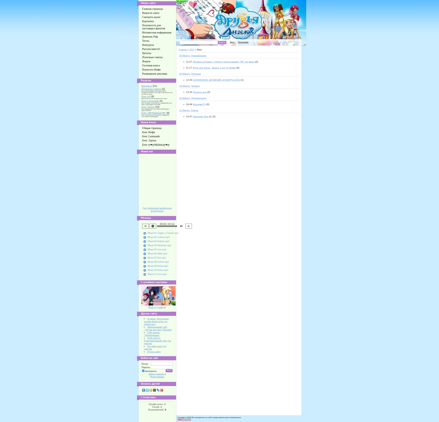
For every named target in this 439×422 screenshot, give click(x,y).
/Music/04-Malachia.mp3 (157, 245)
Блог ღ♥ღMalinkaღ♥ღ (153, 113)
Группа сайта (154, 351)
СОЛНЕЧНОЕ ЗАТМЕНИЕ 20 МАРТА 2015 (216, 80)
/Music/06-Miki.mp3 (155, 253)
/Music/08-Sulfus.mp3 (156, 262)
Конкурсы (146, 86)
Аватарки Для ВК (202, 116)
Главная (183, 49)
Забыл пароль (156, 374)
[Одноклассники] (151, 390)
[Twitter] (147, 390)
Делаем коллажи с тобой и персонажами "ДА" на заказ (223, 61)
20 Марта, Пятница (190, 73)
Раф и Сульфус (157, 307)
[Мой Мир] (154, 390)
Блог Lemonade (150, 100)
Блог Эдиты (148, 107)
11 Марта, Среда (188, 110)
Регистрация (157, 376)
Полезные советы (151, 88)
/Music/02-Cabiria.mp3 (156, 237)
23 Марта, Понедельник (192, 55)
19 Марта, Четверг (189, 86)
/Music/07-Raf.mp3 (154, 258)
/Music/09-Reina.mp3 (155, 266)
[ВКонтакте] (144, 390)
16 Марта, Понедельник (192, 98)
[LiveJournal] (158, 390)
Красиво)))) (199, 104)
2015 (191, 49)
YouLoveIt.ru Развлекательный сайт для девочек (157, 341)
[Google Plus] (162, 390)
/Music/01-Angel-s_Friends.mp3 (161, 233)
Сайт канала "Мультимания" (152, 334)
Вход (232, 42)
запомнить (151, 371)
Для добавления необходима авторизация (157, 209)
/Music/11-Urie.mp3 (155, 274)
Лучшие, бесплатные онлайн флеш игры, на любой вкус (156, 322)
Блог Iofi (146, 96)
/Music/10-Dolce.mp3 (155, 270)
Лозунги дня (199, 92)
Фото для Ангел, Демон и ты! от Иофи (214, 67)
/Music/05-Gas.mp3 (154, 249)
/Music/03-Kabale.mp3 (156, 241)
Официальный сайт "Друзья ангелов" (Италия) (158, 328)
